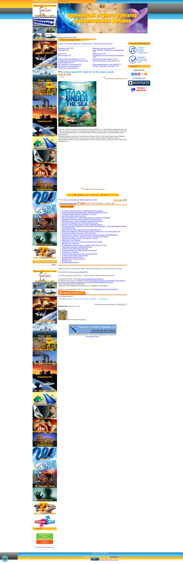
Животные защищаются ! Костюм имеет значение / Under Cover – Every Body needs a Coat (91, 231)
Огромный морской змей (70, 262)
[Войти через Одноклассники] (145, 74)
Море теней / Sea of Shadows (71, 240)
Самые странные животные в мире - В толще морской (79, 254)
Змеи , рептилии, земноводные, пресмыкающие (108, 50)
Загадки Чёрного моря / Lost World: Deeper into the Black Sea (81, 229)
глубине (64, 199)
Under (95, 199)
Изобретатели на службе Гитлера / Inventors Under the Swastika (82, 242)
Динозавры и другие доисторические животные (108, 55)
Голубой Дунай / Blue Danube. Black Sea (75, 248)
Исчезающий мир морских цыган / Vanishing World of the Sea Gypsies (84, 245)
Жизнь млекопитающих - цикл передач (105, 64)
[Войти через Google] (142, 74)
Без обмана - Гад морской (70, 252)
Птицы (60, 53)
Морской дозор (67, 260)
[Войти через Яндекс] (139, 74)
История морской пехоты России (72, 257)
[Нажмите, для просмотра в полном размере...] (77, 126)
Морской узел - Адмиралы (70, 243)
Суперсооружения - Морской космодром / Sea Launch (79, 214)
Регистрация (68, 37)
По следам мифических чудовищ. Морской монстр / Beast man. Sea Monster (86, 217)
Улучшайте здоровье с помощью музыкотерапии (142, 50)
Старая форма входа (139, 78)
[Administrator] (63, 319)
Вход (75, 37)
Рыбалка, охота (97, 53)
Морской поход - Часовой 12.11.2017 (74, 259)
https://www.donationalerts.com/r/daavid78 (90, 279)
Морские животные (86, 199)
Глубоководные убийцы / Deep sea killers (75, 255)
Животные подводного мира (103, 43)
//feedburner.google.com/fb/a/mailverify (106, 289)
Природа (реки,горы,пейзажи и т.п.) (70, 59)
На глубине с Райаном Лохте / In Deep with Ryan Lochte (80, 223)
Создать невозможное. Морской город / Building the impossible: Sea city (85, 212)
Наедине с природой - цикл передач (104, 66)
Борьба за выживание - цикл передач (105, 61)
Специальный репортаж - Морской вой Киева (77, 247)
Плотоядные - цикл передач (67, 68)
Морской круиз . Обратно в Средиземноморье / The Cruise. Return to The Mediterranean (90, 235)
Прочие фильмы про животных (103, 59)
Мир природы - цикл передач (67, 66)
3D (69, 199)
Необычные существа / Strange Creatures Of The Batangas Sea (81, 219)
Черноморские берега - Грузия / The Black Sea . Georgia (80, 238)
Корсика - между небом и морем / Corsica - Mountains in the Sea (82, 224)
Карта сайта (114, 557)
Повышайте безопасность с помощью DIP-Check (142, 59)
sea (78, 199)
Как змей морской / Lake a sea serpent (74, 216)
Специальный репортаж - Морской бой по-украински (79, 250)
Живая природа (87, 43)
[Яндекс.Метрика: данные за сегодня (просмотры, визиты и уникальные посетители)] (114, 559)
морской (73, 199)
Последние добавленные (73, 43)
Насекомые (61, 50)
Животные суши (63, 48)
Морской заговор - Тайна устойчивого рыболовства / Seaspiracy (82, 221)
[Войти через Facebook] (135, 74)
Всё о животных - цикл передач (68, 64)
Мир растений (62, 55)
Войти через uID (139, 70)
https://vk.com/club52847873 (79, 272)
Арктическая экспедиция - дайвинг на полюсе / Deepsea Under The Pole (85, 236)
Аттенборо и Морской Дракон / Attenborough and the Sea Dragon (82, 211)
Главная (60, 37)
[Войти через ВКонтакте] (132, 74)
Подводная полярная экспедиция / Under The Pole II (79, 233)
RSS (108, 1)
